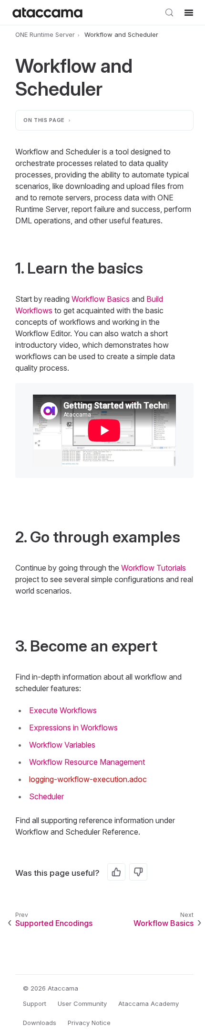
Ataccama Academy (148, 1003)
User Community (82, 1003)
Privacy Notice (89, 1022)
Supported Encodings (53, 923)
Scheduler (46, 796)
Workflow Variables (62, 744)
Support (34, 1003)
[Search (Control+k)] (169, 12)
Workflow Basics (101, 299)
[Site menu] (188, 12)
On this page (44, 120)
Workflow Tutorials (153, 568)
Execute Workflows (63, 710)
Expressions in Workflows (73, 727)
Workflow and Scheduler (121, 34)
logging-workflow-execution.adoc (88, 779)
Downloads (39, 1022)
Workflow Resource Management (87, 762)
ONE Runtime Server (45, 34)
